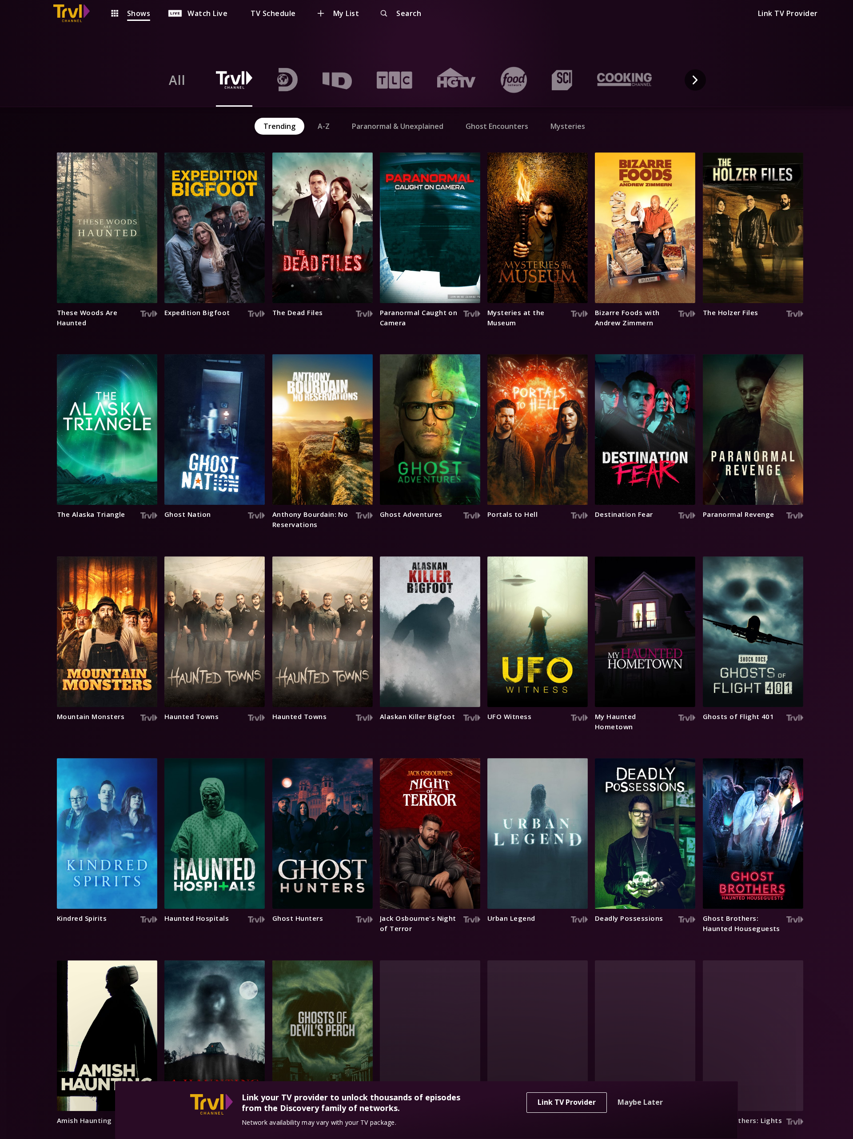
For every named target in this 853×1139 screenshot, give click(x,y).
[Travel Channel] (76, 13)
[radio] (177, 80)
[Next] (695, 80)
